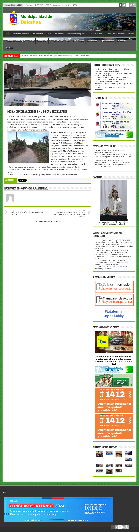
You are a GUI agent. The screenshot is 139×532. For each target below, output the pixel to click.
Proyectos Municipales (76, 34)
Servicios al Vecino (95, 34)
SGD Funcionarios (53, 5)
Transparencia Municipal (15, 41)
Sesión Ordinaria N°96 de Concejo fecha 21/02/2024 (26, 212)
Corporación (42, 41)
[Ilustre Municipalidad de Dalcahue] (35, 23)
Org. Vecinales (78, 41)
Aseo (68, 41)
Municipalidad (38, 34)
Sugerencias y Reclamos (115, 34)
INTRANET (39, 5)
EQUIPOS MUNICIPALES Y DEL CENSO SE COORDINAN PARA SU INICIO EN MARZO (69, 213)
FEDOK (75, 5)
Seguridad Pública (107, 41)
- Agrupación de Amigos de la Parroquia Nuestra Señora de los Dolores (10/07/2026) (113, 243)
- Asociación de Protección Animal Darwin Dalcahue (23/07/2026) (110, 268)
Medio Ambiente (56, 41)
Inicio (8, 34)
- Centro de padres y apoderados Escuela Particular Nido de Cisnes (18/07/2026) (110, 253)
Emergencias (92, 41)
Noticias (131, 34)
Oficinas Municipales (55, 34)
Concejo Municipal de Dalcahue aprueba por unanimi (41, 56)
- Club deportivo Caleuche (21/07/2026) (109, 260)
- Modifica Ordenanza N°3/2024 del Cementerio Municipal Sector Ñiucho (113, 74)
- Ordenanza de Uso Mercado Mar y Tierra (111, 77)
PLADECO (9, 48)
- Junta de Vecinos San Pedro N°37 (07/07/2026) (113, 240)
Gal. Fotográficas (123, 41)
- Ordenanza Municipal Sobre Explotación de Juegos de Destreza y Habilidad (111, 70)
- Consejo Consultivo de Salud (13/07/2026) (111, 250)
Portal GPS (66, 5)
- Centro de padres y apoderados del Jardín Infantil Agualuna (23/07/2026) (111, 264)
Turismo (31, 41)
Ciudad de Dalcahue (21, 34)
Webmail (29, 5)
